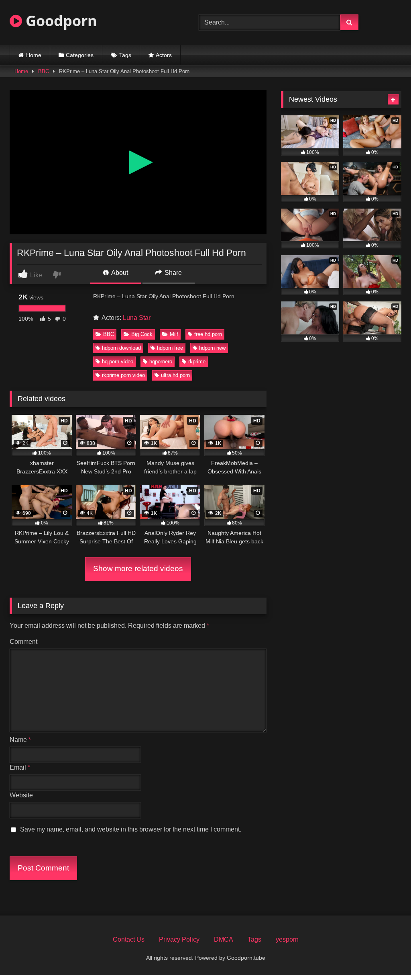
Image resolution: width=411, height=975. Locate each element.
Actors (164, 55)
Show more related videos (138, 568)
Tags (125, 55)
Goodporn (59, 21)
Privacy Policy (179, 939)
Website (21, 795)
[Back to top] (386, 951)
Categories (80, 55)
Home (33, 55)
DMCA (223, 939)
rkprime (197, 361)
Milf (174, 334)
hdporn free (170, 348)
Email (20, 767)
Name (20, 739)
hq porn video (117, 361)
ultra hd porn (175, 375)
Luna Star (137, 317)
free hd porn (208, 334)
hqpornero (160, 361)
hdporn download (121, 348)
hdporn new (212, 348)
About (119, 272)
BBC (43, 71)
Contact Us (128, 939)
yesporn (287, 939)
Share (172, 272)
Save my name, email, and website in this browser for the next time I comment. (130, 829)
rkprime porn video (123, 375)
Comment (23, 641)
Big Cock (142, 334)
